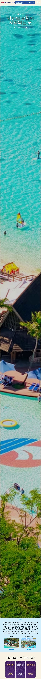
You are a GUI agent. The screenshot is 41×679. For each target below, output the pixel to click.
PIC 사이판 (29, 2)
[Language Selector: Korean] (38, 2)
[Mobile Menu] (33, 2)
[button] (19, 3)
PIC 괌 (25, 2)
